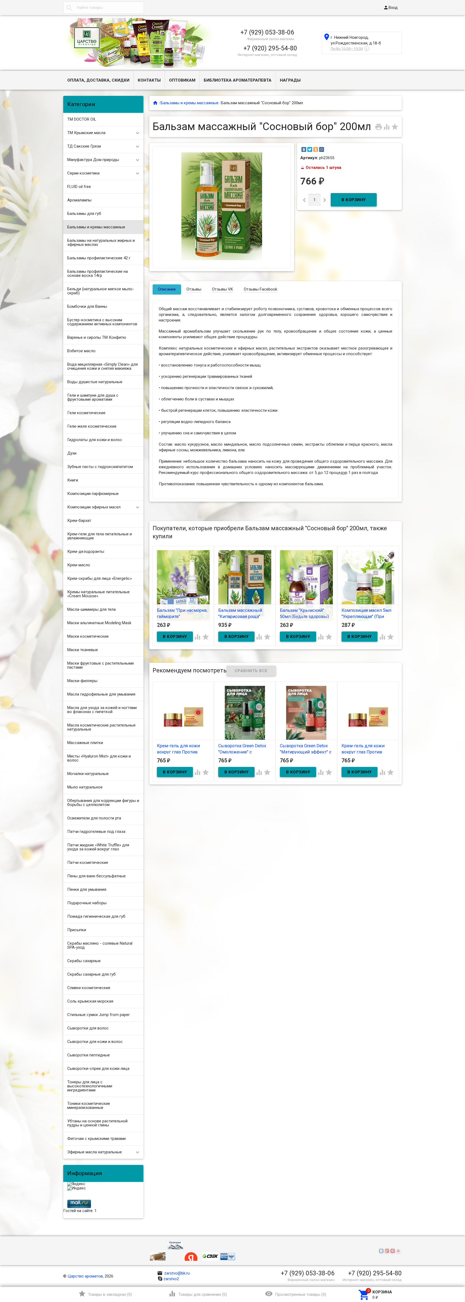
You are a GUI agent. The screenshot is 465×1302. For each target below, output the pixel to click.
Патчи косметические (87, 862)
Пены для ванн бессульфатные (96, 876)
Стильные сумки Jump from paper (98, 1014)
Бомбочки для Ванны (87, 306)
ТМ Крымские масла (86, 132)
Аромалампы (79, 200)
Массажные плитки (85, 742)
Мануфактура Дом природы (93, 159)
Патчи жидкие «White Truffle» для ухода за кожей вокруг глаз (98, 847)
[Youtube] (399, 1251)
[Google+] (387, 1251)
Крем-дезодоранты (85, 551)
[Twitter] (309, 149)
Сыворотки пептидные (88, 1055)
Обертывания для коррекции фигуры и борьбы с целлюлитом (103, 802)
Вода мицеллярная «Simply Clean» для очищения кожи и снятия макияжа (102, 366)
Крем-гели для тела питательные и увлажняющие (99, 536)
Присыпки (76, 929)
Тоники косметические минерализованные (88, 1105)
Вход (390, 7)
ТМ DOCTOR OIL (81, 119)
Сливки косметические (88, 987)
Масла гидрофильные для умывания (101, 694)
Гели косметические (86, 412)
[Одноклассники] (315, 149)
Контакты (149, 80)
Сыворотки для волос (88, 1028)
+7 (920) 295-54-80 (270, 48)
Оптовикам (182, 80)
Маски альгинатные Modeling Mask (99, 622)
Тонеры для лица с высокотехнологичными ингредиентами (89, 1086)
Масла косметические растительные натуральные (101, 727)
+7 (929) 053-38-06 (267, 32)
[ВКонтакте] (303, 149)
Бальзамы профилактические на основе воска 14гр (97, 273)
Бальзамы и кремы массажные (96, 227)
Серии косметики (83, 173)
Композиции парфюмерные (93, 493)
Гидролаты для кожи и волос (94, 439)
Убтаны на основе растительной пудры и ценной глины (97, 1123)
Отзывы (193, 289)
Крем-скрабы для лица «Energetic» (99, 578)
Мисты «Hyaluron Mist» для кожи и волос (99, 758)
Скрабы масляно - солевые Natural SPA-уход (99, 945)
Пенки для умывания (86, 889)
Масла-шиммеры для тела (91, 609)
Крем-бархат (79, 520)
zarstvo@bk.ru (173, 1273)
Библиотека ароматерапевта (238, 80)
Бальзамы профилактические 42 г (99, 258)
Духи (71, 453)
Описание (167, 289)
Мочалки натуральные (88, 773)
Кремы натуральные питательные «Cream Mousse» (98, 593)
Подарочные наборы (87, 902)
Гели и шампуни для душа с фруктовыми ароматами (92, 397)
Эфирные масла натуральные (94, 1152)
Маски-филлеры (82, 680)
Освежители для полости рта (94, 818)
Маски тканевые (82, 649)
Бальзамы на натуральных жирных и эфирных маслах (101, 242)
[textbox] (103, 8)
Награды (290, 80)
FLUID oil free (79, 186)
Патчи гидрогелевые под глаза (96, 831)
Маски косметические (88, 636)
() (105, 1294)
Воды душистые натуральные (94, 381)
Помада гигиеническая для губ (96, 916)
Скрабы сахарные (84, 960)
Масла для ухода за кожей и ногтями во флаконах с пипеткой (102, 709)
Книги (72, 480)
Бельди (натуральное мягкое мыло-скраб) (100, 291)
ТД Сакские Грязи (84, 146)
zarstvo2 (171, 1278)
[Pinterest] (393, 1251)
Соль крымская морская (90, 1001)
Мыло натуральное (85, 787)
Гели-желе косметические (92, 426)
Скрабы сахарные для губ (91, 974)
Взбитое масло (81, 350)
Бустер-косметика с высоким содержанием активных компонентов (102, 321)
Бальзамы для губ (84, 213)
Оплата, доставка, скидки (98, 80)
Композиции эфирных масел (94, 507)
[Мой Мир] (321, 149)
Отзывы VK (222, 289)
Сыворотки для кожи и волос (95, 1041)
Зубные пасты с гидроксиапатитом (100, 466)
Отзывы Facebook (260, 289)
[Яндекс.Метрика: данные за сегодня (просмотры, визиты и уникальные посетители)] (76, 1184)
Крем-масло (78, 565)
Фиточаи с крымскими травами (96, 1138)
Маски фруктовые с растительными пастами (100, 665)
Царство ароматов (85, 1276)
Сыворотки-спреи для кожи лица (98, 1068)
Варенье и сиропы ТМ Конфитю (96, 337)
